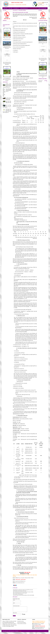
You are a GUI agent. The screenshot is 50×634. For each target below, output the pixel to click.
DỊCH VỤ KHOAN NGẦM (42, 8)
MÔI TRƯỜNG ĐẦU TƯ (24, 8)
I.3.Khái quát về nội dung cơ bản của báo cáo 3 (20, 28)
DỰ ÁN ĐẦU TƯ (16, 8)
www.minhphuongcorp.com (20, 582)
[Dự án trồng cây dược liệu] (42, 33)
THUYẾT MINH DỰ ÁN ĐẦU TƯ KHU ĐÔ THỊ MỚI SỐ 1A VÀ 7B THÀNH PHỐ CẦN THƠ (7, 86)
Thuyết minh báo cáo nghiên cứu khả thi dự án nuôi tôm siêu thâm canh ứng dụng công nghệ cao (7, 111)
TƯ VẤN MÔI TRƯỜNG (33, 8)
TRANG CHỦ (5, 8)
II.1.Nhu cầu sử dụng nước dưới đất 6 (19, 35)
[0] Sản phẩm (44, 2)
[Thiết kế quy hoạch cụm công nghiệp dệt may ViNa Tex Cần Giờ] (42, 40)
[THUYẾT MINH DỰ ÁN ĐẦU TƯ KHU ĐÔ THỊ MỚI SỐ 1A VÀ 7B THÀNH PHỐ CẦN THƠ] (4, 85)
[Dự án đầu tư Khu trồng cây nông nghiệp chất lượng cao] (4, 101)
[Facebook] (13, 585)
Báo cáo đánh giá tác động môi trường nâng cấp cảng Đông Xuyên (42, 59)
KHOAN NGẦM (5, 10)
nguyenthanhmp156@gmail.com (40, 627)
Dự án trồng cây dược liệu (42, 34)
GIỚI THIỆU (10, 8)
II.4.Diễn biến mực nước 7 (17, 40)
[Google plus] (15, 585)
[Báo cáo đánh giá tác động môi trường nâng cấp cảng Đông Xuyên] (42, 57)
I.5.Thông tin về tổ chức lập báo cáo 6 (19, 32)
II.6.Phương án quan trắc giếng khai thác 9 (19, 43)
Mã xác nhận (15, 612)
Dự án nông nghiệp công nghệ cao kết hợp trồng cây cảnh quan (42, 75)
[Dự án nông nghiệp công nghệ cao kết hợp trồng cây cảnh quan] (42, 73)
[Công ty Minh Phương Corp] (25, 4)
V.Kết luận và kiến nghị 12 (17, 48)
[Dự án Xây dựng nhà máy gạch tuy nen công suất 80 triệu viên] (4, 92)
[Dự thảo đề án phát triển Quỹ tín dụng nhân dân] (4, 98)
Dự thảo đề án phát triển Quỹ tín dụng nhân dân (8, 98)
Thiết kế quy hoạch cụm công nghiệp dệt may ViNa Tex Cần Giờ (42, 42)
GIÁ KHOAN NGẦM (12, 10)
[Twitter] (16, 585)
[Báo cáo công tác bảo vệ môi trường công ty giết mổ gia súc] (4, 106)
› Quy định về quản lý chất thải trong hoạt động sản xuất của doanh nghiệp (23, 595)
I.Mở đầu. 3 (15, 21)
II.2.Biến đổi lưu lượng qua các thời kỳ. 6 (19, 37)
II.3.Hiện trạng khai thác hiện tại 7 (18, 38)
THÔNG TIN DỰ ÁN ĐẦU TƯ (21, 10)
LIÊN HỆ (28, 10)
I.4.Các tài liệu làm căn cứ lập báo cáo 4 (19, 30)
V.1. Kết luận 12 (15, 50)
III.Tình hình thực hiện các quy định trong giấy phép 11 (21, 45)
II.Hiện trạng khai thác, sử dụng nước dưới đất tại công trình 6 (23, 33)
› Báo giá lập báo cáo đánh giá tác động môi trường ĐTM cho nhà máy (23, 589)
